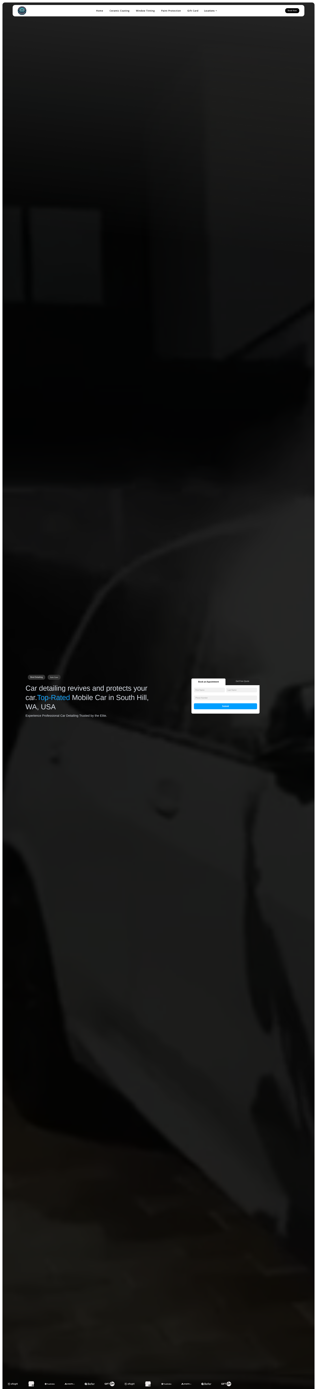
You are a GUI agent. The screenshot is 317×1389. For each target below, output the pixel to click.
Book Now (292, 11)
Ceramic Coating (120, 10)
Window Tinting (145, 10)
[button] (211, 10)
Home (99, 10)
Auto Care (54, 677)
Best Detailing (36, 677)
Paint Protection (171, 10)
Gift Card (192, 10)
